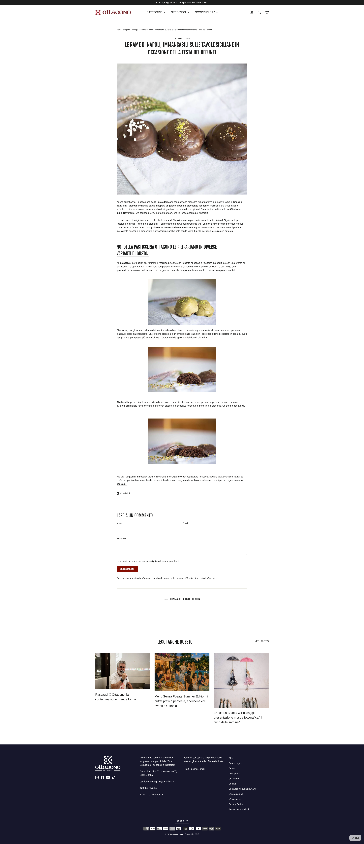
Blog (231, 758)
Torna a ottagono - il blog (184, 599)
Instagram (170, 765)
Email (185, 523)
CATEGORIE (154, 12)
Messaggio (121, 538)
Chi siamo (234, 778)
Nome (119, 523)
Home (119, 30)
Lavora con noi (236, 794)
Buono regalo (235, 763)
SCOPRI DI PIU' (205, 12)
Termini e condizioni (239, 809)
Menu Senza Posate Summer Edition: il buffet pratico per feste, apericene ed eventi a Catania (181, 701)
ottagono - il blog (130, 30)
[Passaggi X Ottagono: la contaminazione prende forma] (122, 671)
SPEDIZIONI (179, 12)
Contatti (232, 783)
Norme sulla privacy (173, 578)
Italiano (180, 821)
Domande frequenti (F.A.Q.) (242, 789)
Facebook (157, 765)
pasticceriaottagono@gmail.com (157, 781)
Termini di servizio (195, 578)
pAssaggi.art (235, 799)
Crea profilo (234, 773)
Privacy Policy (236, 804)
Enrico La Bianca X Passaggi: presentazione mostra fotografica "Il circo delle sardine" (238, 717)
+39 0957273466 (148, 788)
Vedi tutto (262, 641)
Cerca (232, 768)
